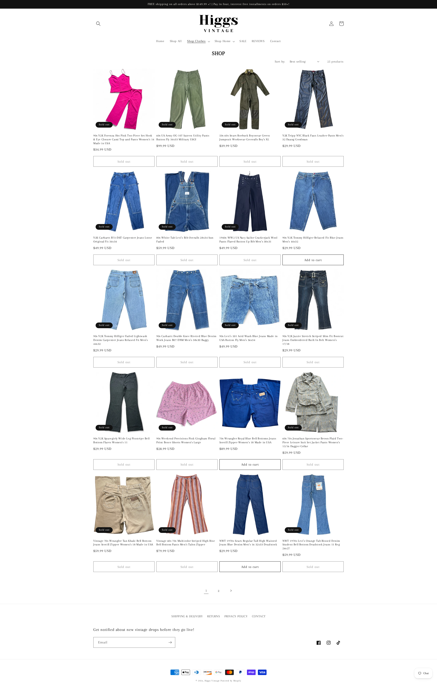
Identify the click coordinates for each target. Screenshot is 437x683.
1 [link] (206, 591)
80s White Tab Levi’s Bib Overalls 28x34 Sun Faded (184, 239)
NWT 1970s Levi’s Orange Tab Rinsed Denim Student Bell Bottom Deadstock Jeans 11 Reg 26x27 (311, 544)
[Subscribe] (170, 642)
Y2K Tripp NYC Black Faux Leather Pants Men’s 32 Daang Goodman (312, 137)
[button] (98, 24)
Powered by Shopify (231, 680)
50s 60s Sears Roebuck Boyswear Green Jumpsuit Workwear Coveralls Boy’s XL (244, 137)
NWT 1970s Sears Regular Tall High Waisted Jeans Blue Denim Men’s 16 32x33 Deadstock (248, 542)
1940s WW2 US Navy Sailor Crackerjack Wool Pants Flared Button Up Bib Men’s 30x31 (248, 239)
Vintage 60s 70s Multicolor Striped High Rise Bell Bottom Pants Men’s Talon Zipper (185, 542)
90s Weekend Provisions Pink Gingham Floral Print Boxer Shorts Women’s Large (185, 440)
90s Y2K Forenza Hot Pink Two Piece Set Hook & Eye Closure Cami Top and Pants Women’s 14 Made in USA (123, 139)
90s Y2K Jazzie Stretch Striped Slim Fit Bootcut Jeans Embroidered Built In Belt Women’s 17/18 (312, 340)
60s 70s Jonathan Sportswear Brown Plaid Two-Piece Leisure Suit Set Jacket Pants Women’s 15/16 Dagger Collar (312, 442)
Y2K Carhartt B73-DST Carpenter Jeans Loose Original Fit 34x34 (122, 239)
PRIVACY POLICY (235, 616)
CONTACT (259, 616)
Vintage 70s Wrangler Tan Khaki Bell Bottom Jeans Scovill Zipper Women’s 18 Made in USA (123, 542)
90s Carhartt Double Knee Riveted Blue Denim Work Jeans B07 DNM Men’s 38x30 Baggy (186, 338)
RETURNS (213, 616)
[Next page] (231, 591)
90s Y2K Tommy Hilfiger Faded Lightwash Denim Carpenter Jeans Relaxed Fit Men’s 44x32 (120, 340)
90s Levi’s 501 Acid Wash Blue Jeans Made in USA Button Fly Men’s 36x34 (248, 338)
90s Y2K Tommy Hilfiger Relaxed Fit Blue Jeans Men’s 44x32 (312, 239)
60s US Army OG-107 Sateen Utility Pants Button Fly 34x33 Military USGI (182, 137)
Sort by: (280, 61)
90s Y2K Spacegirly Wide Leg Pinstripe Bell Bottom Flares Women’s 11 (121, 440)
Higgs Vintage (212, 680)
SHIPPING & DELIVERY (187, 616)
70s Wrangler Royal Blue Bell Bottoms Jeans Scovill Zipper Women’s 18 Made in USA (247, 440)
